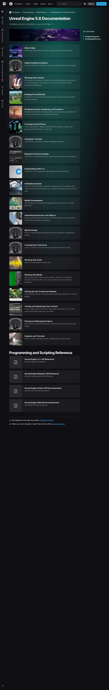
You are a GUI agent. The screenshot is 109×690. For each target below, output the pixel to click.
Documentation (28, 12)
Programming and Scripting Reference (93, 38)
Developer (16, 12)
